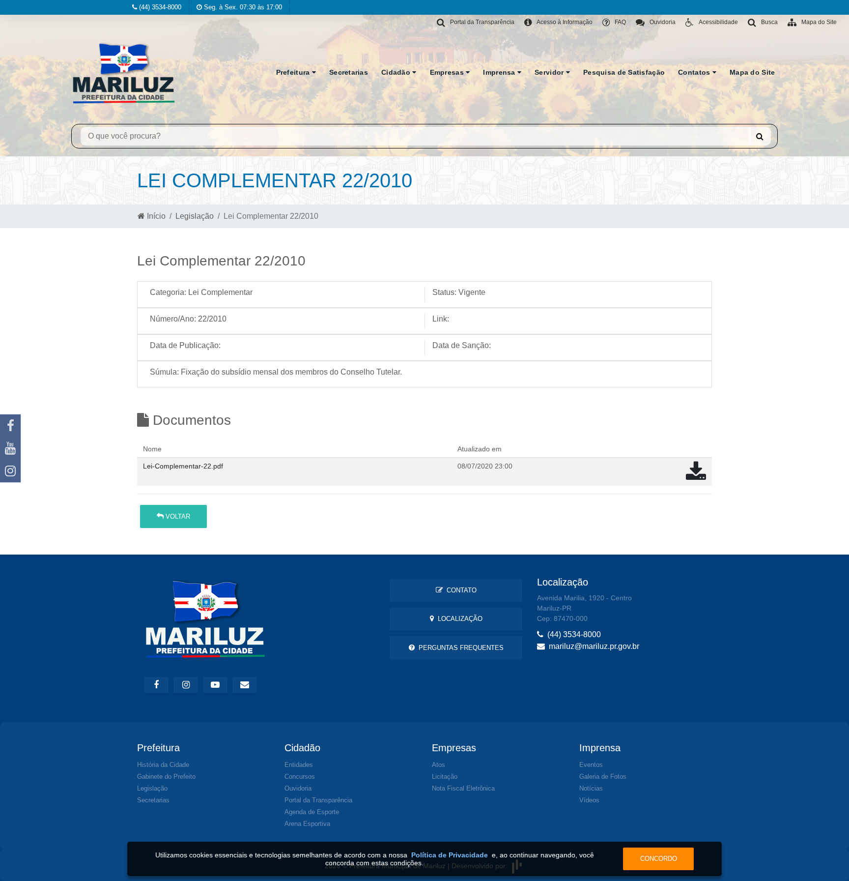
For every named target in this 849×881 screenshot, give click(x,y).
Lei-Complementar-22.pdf (183, 466)
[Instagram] (10, 471)
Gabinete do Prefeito (166, 776)
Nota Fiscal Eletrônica (463, 788)
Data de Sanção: (461, 345)
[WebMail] (244, 685)
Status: (444, 292)
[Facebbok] (156, 685)
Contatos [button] (695, 72)
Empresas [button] (448, 72)
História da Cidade (163, 764)
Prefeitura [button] (294, 72)
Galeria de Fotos (602, 776)
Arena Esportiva (307, 823)
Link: (440, 319)
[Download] (696, 476)
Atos (438, 764)
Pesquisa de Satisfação (624, 72)
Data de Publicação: (185, 345)
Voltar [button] (177, 516)
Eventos (591, 764)
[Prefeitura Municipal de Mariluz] (124, 72)
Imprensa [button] (500, 72)
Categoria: (168, 292)
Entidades (298, 764)
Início (155, 216)
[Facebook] (10, 425)
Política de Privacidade (449, 855)
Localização (458, 618)
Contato (460, 590)
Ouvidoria (297, 788)
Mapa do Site (752, 72)
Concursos (299, 776)
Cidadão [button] (396, 72)
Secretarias (348, 72)
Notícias (591, 788)
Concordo (658, 858)
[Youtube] (10, 448)
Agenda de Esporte (311, 812)
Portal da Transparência (318, 800)
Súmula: (164, 372)
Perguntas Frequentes (459, 647)
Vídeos (589, 800)
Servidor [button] (550, 72)
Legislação (194, 216)
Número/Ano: (173, 319)
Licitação (444, 776)
